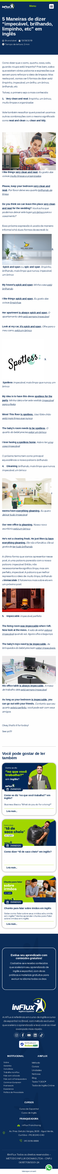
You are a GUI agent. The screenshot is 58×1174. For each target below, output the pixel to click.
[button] (51, 6)
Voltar (14, 204)
